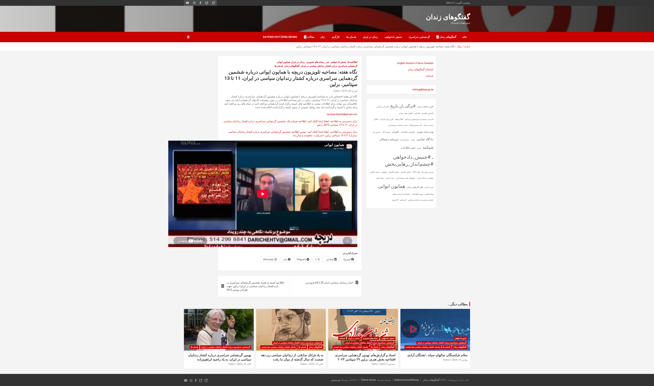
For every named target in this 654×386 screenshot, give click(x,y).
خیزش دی (376, 132)
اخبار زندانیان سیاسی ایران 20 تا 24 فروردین (329, 282)
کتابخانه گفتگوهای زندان (420, 69)
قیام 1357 (416, 172)
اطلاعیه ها (352, 62)
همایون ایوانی (283, 62)
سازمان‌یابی (404, 140)
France (419, 63)
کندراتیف (403, 200)
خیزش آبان (386, 132)
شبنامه (429, 75)
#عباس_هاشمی (427, 113)
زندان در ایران (370, 36)
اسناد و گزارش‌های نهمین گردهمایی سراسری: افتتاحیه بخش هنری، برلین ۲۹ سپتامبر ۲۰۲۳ (364, 357)
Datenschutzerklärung (280, 36)
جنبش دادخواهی (393, 36)
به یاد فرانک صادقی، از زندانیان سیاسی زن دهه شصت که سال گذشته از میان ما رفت (292, 357)
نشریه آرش (429, 187)
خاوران (395, 131)
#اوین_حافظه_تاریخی (425, 107)
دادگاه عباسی (424, 139)
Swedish (428, 63)
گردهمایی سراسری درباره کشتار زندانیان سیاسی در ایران (329, 66)
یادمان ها (351, 36)
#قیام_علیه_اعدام (406, 113)
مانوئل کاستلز (394, 172)
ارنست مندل (428, 125)
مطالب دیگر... (458, 304)
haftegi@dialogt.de (422, 89)
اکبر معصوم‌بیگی (415, 125)
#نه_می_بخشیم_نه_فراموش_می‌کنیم (419, 119)
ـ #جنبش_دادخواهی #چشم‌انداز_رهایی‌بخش (409, 160)
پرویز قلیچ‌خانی (417, 194)
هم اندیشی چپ (415, 186)
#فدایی (417, 113)
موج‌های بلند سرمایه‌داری (405, 178)
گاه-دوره (395, 200)
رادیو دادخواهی (460, 338)
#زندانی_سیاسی (382, 107)
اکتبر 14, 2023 (316, 364)
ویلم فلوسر (429, 194)
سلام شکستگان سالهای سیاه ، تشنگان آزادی (437, 355)
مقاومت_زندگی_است (425, 178)
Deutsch (410, 63)
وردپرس (335, 379)
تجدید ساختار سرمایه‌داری (398, 125)
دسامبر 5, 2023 (387, 364)
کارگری (336, 36)
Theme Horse (368, 379)
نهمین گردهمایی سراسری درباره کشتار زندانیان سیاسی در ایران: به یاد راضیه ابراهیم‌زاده (219, 357)
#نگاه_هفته (399, 119)
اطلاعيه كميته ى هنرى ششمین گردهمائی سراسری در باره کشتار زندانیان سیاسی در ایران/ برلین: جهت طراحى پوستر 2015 (255, 286)
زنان (322, 36)
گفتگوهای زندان (448, 17)
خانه (464, 36)
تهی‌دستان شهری (425, 131)
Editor (337, 91)
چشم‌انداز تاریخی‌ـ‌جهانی (401, 194)
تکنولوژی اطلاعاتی (408, 132)
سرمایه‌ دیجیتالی (389, 139)
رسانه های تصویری (315, 62)
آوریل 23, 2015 (349, 91)
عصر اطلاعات (408, 147)
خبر (327, 62)
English (401, 63)
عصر (419, 148)
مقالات (310, 36)
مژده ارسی (389, 178)
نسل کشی (380, 178)
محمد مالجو (375, 172)
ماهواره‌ (384, 172)
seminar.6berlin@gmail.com (342, 114)
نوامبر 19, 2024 (460, 359)
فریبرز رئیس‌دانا (427, 172)
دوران (412, 140)
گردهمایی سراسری (419, 36)
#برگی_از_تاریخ (403, 106)
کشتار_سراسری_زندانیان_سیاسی (420, 200)
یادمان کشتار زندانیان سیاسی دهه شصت (423, 347)
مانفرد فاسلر (406, 172)
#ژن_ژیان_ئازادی (386, 119)
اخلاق (376, 119)
